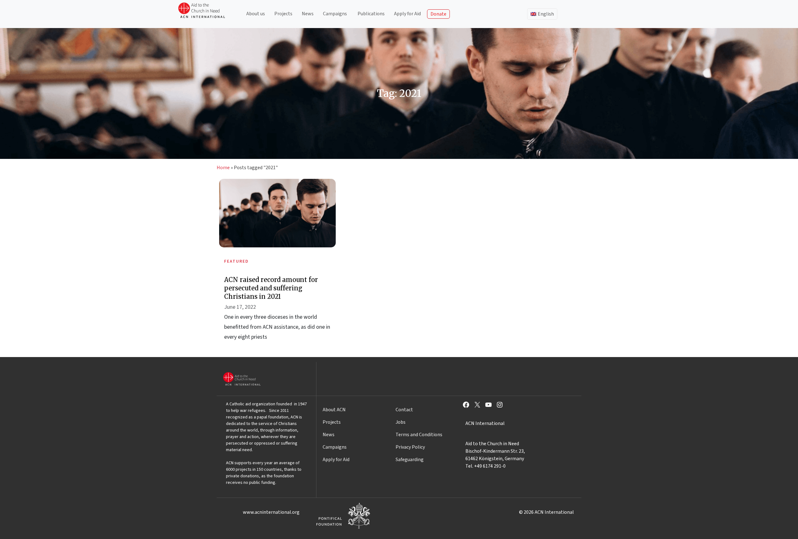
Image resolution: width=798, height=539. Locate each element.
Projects (283, 13)
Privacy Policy (410, 447)
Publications (371, 13)
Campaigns (335, 13)
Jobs (401, 422)
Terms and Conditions (419, 434)
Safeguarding (410, 459)
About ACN (334, 409)
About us (255, 13)
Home (223, 167)
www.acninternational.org (271, 512)
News (308, 13)
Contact (404, 409)
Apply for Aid (407, 13)
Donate (438, 14)
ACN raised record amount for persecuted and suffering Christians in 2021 (271, 288)
